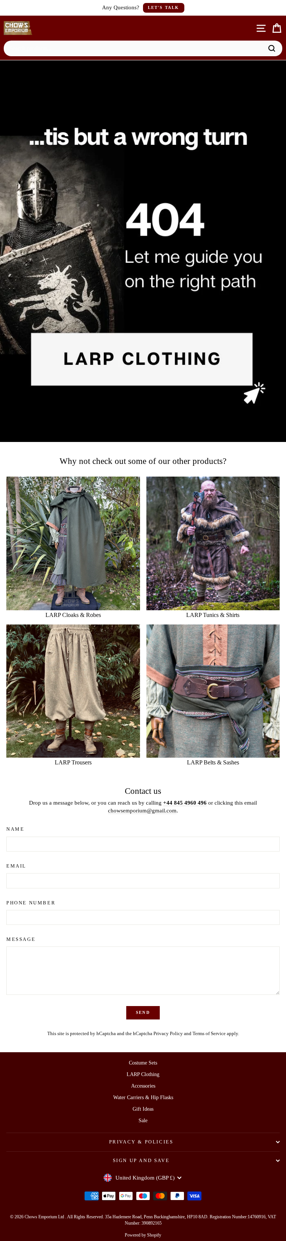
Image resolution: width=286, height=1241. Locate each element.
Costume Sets (143, 1063)
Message (20, 939)
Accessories (143, 1086)
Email (16, 866)
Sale (143, 1120)
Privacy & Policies (141, 1142)
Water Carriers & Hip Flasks (143, 1097)
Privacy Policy (168, 1033)
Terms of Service (209, 1033)
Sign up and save (141, 1160)
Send (143, 1012)
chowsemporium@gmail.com (142, 811)
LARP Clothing (143, 1074)
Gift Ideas (143, 1109)
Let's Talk (163, 7)
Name (15, 829)
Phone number (30, 903)
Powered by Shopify (143, 1235)
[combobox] (135, 48)
